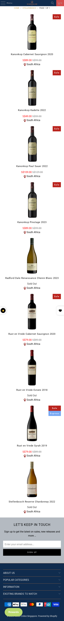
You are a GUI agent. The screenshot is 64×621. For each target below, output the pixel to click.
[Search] (52, 3)
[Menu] (1, 3)
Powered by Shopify (47, 616)
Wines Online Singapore (25, 616)
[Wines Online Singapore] (32, 3)
